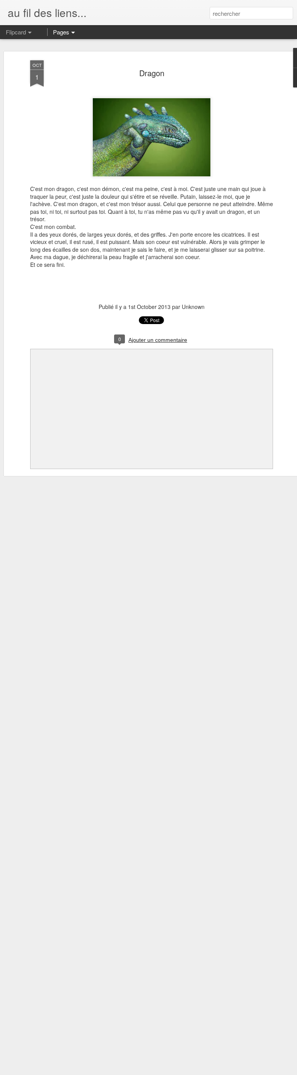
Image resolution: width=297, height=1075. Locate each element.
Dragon (151, 72)
